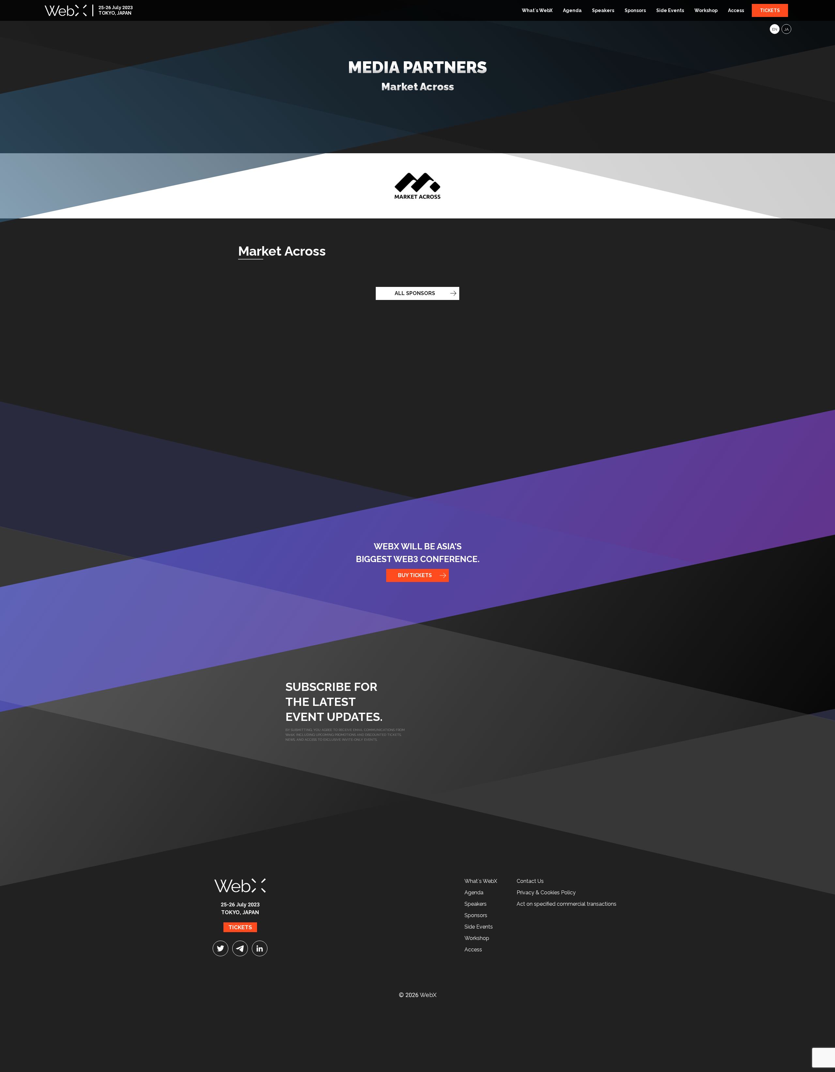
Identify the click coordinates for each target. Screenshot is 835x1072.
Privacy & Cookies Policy (546, 892)
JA (786, 29)
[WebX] (66, 10)
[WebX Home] (240, 883)
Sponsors (635, 10)
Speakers (603, 10)
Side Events (670, 10)
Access (736, 10)
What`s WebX (537, 10)
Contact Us (530, 881)
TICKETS (770, 10)
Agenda (572, 10)
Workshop (706, 10)
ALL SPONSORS (415, 293)
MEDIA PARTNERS (417, 75)
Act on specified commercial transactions (566, 904)
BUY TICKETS (415, 575)
